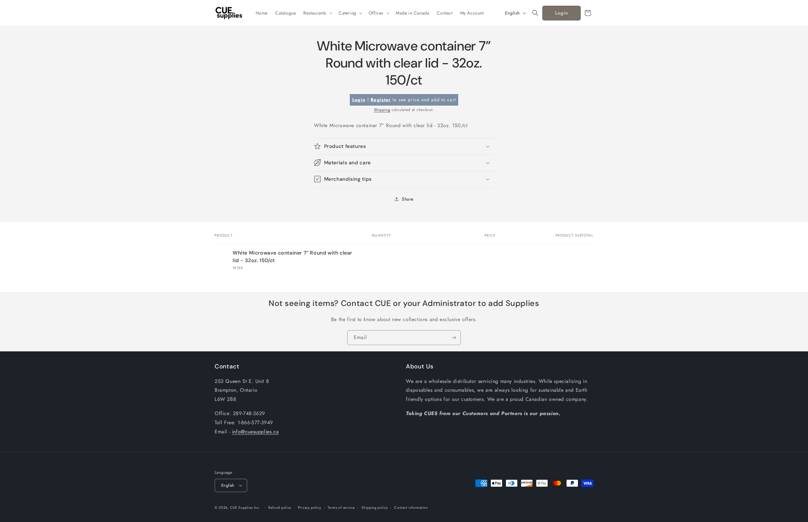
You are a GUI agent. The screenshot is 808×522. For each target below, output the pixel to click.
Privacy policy (309, 507)
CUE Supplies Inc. (245, 507)
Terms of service (341, 507)
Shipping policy (374, 507)
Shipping (382, 110)
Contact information (411, 507)
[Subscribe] (453, 337)
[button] (317, 13)
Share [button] (407, 199)
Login (561, 12)
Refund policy (279, 507)
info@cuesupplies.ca (255, 431)
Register (381, 100)
